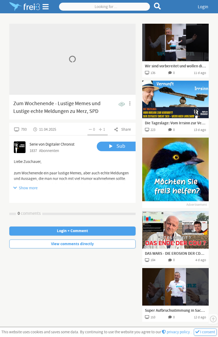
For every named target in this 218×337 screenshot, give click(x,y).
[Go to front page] (24, 6)
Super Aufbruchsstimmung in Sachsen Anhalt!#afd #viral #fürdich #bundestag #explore (175, 310)
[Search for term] (157, 6)
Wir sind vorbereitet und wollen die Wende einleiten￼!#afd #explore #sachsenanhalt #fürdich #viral (175, 66)
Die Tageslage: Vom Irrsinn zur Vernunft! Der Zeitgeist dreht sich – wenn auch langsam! (175, 123)
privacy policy (178, 332)
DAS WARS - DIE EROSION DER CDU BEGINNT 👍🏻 (175, 253)
